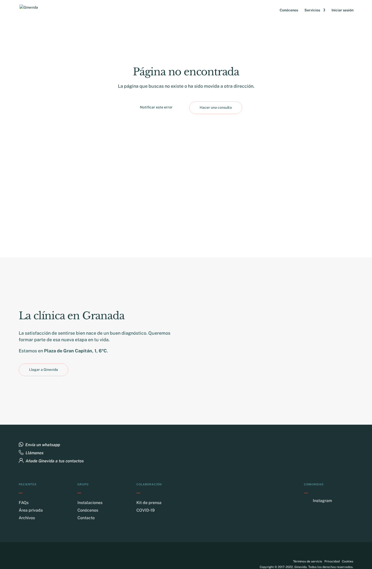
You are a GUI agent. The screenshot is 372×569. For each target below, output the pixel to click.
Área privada (31, 510)
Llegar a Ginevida (43, 370)
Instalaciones (89, 502)
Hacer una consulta (216, 107)
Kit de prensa (148, 502)
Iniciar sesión (343, 10)
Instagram (322, 500)
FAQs (24, 502)
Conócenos (289, 10)
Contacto (86, 517)
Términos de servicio (307, 561)
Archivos (27, 517)
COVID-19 (145, 510)
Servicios (312, 10)
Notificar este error (156, 107)
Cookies (347, 561)
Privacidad (332, 561)
